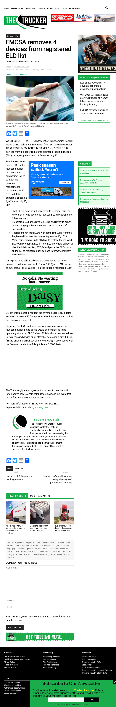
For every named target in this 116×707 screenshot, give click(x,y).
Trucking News (17, 8)
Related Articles (17, 496)
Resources (86, 652)
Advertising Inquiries (51, 657)
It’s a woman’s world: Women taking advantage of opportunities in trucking (57, 479)
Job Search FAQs (89, 657)
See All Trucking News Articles (93, 120)
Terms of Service (11, 665)
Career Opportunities (12, 691)
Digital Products (49, 659)
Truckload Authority (71, 8)
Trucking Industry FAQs (91, 662)
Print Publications (50, 662)
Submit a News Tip (11, 693)
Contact (7, 678)
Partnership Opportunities (14, 688)
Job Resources (53, 8)
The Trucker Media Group (14, 657)
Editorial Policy (10, 668)
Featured (19, 468)
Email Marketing (49, 668)
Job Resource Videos (91, 668)
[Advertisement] (40, 367)
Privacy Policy (9, 662)
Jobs (41, 8)
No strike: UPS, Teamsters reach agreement (19, 478)
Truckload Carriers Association (17, 659)
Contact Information (12, 682)
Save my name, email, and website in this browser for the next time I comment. (38, 618)
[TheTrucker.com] (24, 21)
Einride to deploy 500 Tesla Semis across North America (39, 528)
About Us (8, 652)
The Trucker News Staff (17, 61)
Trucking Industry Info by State (94, 673)
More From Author (40, 496)
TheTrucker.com (84, 690)
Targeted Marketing (51, 665)
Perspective (31, 8)
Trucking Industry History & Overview (97, 670)
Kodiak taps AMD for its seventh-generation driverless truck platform (15, 529)
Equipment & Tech (13, 36)
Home (6, 8)
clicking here (41, 407)
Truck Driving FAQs (90, 659)
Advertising (48, 652)
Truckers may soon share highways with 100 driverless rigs (63, 528)
